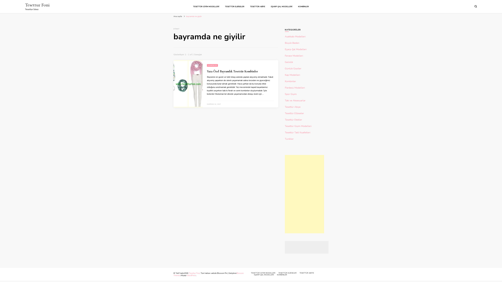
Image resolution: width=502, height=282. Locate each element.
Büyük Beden (292, 43)
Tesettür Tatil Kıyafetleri (297, 132)
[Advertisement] (304, 194)
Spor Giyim (291, 94)
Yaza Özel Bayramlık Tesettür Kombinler (232, 71)
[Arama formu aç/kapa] (476, 6)
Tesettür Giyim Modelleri (206, 6)
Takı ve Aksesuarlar (295, 100)
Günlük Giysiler (293, 68)
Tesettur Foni (37, 5)
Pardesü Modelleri (295, 87)
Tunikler (289, 138)
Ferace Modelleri (294, 55)
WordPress (191, 275)
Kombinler (303, 6)
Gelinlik (289, 62)
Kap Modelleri (292, 75)
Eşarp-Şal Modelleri (281, 6)
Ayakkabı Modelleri (295, 36)
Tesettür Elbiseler (234, 6)
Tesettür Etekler (293, 119)
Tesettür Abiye (257, 6)
